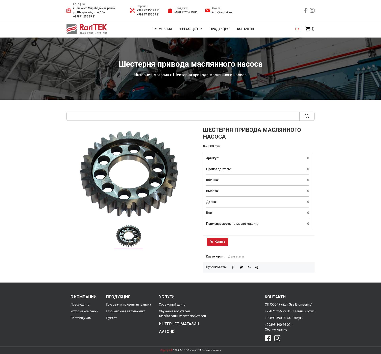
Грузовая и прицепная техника (128, 304)
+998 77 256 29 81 (185, 12)
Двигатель (236, 256)
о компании (83, 296)
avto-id (166, 331)
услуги (167, 296)
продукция (118, 296)
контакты (275, 296)
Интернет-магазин (151, 74)
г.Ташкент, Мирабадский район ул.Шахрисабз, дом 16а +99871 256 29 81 (94, 12)
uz (297, 29)
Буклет (111, 318)
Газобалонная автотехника (125, 311)
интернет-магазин (179, 323)
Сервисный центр (172, 304)
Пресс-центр (79, 304)
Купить (219, 241)
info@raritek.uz (222, 12)
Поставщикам (80, 318)
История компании (84, 311)
